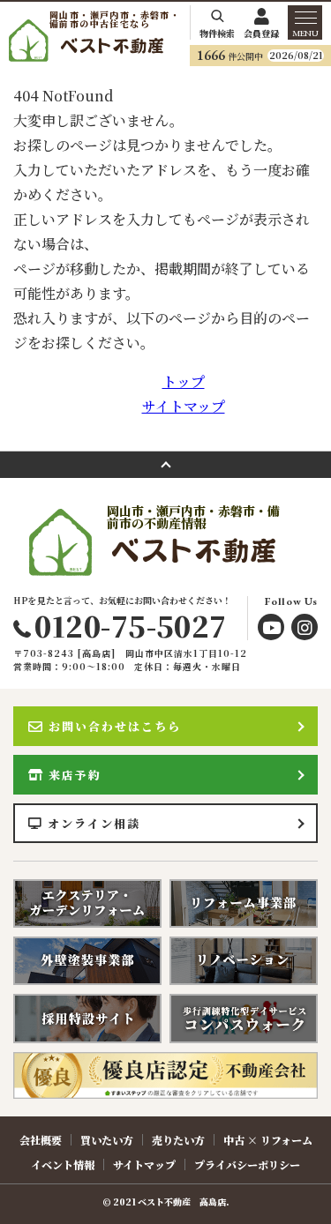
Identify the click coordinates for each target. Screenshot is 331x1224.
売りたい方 (178, 1139)
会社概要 (40, 1139)
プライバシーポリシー (247, 1164)
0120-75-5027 (130, 625)
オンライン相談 (94, 823)
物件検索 (217, 32)
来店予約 (75, 774)
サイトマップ (183, 406)
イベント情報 (62, 1164)
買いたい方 (106, 1139)
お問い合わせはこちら (115, 726)
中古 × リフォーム (267, 1139)
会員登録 (261, 32)
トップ (183, 381)
